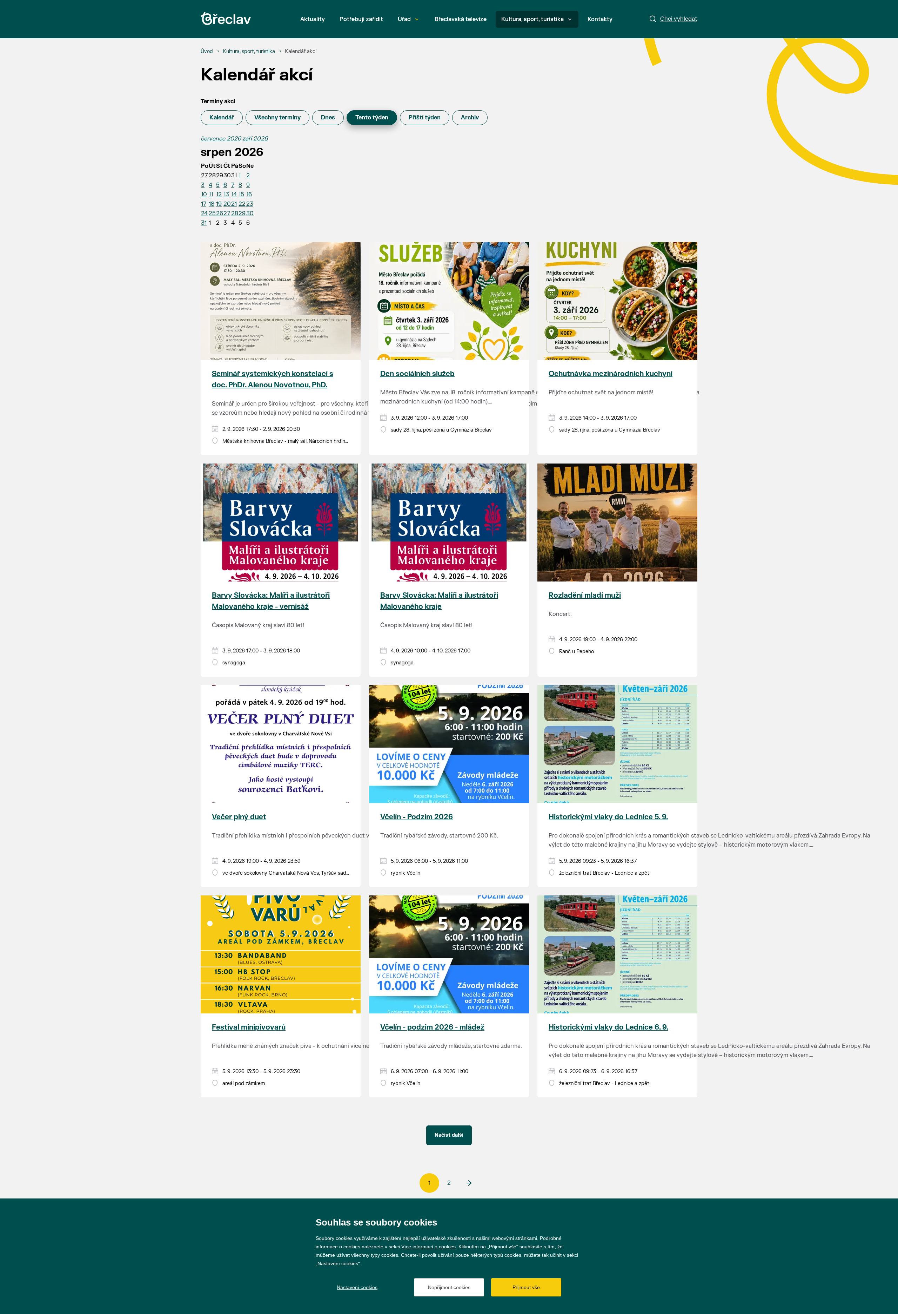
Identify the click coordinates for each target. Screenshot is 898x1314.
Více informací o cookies (428, 1246)
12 (219, 194)
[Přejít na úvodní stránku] (226, 18)
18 (211, 204)
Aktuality (312, 19)
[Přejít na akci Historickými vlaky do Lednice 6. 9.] (617, 954)
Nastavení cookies (357, 1287)
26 (219, 213)
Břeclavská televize (461, 19)
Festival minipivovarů (249, 1027)
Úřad (404, 19)
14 (234, 194)
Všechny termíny (277, 117)
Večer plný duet (239, 817)
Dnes (328, 117)
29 (242, 213)
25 (212, 213)
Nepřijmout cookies (449, 1287)
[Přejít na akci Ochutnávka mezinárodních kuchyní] (617, 301)
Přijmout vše (526, 1287)
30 (250, 213)
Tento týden (371, 117)
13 (226, 194)
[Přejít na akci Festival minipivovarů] (281, 954)
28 (234, 213)
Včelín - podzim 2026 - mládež (432, 1027)
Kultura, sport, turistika (532, 19)
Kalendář (221, 117)
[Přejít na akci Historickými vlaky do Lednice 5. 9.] (617, 744)
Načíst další (449, 1135)
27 (226, 213)
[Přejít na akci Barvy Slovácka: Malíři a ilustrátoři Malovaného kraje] (449, 523)
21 (234, 204)
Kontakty (600, 19)
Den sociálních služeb (417, 373)
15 (241, 194)
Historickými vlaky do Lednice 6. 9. (608, 1027)
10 (204, 194)
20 (227, 204)
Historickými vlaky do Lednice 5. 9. (608, 817)
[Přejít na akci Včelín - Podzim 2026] (449, 744)
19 (219, 204)
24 (204, 213)
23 (249, 204)
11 (211, 194)
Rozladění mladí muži (585, 595)
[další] (468, 1183)
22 (242, 204)
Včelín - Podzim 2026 (416, 817)
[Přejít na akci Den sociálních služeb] (449, 301)
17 (203, 204)
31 (204, 222)
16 (249, 194)
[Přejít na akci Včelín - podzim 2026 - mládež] (449, 954)
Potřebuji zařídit (361, 19)
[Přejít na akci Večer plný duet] (281, 744)
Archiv (470, 117)
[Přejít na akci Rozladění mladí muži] (617, 523)
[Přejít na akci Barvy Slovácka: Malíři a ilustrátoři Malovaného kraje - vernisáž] (281, 523)
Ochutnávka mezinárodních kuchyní (610, 373)
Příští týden (425, 117)
